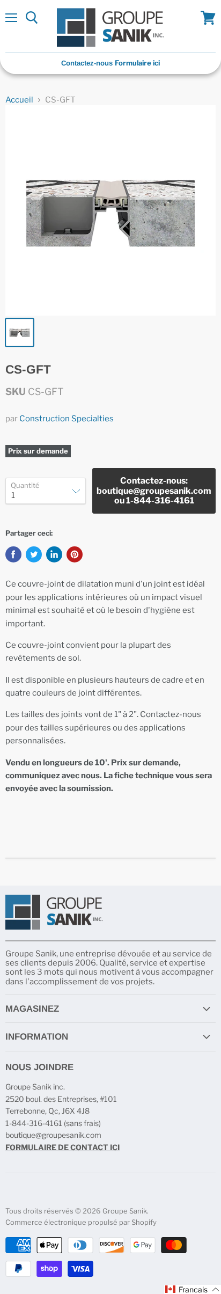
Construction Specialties (66, 418)
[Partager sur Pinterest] (75, 554)
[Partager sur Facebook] (13, 554)
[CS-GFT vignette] (19, 332)
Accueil (19, 100)
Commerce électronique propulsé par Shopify (81, 1222)
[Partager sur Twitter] (34, 554)
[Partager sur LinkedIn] (54, 554)
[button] (192, 1289)
